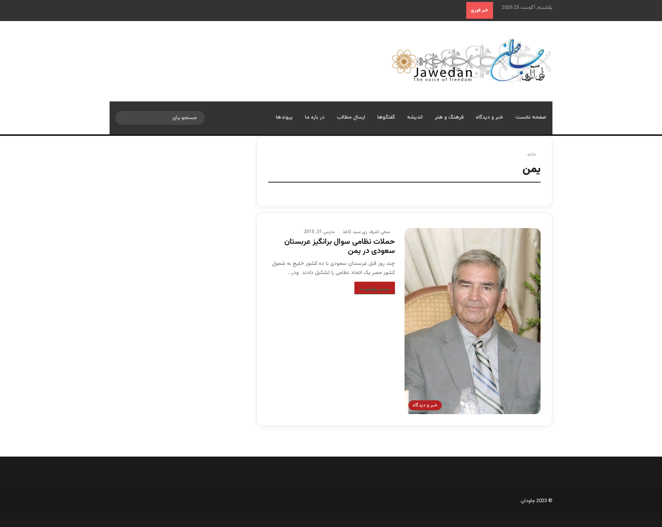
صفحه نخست (531, 117)
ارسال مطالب (351, 117)
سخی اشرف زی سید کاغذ (366, 231)
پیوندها (284, 117)
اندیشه (415, 117)
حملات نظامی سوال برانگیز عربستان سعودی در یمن (339, 246)
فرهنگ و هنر (449, 117)
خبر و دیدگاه (489, 117)
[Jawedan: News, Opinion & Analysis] (471, 59)
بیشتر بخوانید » (374, 289)
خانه (532, 154)
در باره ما (314, 117)
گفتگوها (386, 117)
